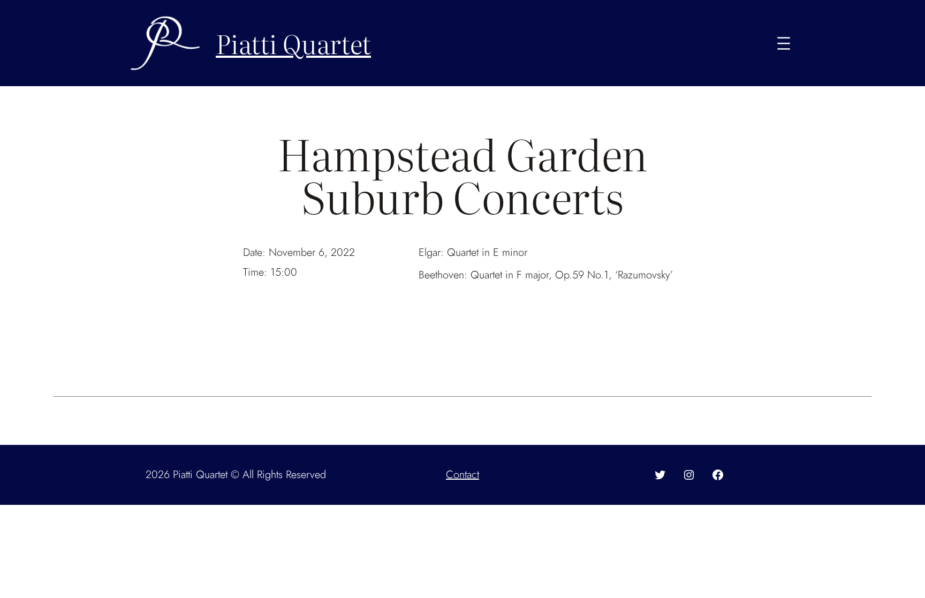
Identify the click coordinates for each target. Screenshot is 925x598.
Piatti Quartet (293, 43)
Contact (462, 474)
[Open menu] (783, 43)
